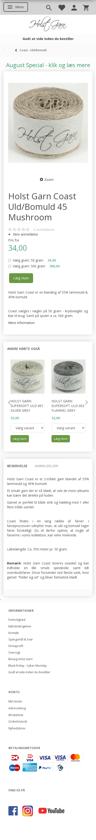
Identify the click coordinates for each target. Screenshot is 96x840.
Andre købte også (23, 348)
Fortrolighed (16, 620)
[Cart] (86, 7)
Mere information (21, 322)
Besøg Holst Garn (20, 659)
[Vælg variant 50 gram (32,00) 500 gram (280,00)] (27, 428)
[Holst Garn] (48, 24)
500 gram (36, 266)
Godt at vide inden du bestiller (29, 672)
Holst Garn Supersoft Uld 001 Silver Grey (26, 406)
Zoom (49, 179)
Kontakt (13, 633)
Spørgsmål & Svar (20, 639)
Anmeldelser (46, 466)
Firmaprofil (15, 646)
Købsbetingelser (19, 626)
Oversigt (14, 653)
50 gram (34, 260)
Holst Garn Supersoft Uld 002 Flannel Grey (67, 406)
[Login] (74, 7)
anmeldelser (44, 229)
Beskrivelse (17, 466)
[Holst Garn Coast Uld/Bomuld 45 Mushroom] (48, 123)
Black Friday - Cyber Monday (27, 666)
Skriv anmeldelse (25, 234)
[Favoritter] (61, 7)
